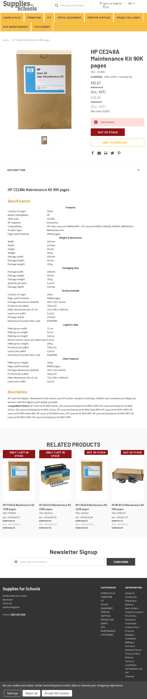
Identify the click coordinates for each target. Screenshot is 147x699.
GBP (130, 3)
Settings (12, 693)
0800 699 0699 (18, 615)
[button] (73, 170)
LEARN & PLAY (12, 17)
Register (117, 3)
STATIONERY (42, 26)
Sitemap (129, 676)
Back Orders (132, 608)
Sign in (106, 3)
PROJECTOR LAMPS (128, 17)
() (107, 7)
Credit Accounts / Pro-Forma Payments (134, 615)
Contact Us (131, 597)
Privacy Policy (132, 653)
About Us (130, 593)
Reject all (31, 693)
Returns (129, 657)
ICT (49, 17)
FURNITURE (34, 17)
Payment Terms (133, 649)
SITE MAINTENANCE (15, 26)
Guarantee (130, 623)
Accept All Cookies (57, 693)
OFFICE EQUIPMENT (69, 17)
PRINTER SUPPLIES (98, 17)
